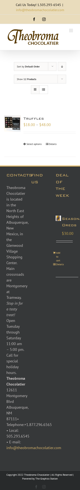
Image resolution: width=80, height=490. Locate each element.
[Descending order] (62, 66)
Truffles (33, 118)
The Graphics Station (46, 478)
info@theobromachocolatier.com (40, 10)
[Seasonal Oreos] (58, 218)
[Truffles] (12, 123)
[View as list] (43, 89)
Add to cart (58, 256)
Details (53, 144)
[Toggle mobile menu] (71, 30)
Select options (34, 144)
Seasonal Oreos (70, 221)
